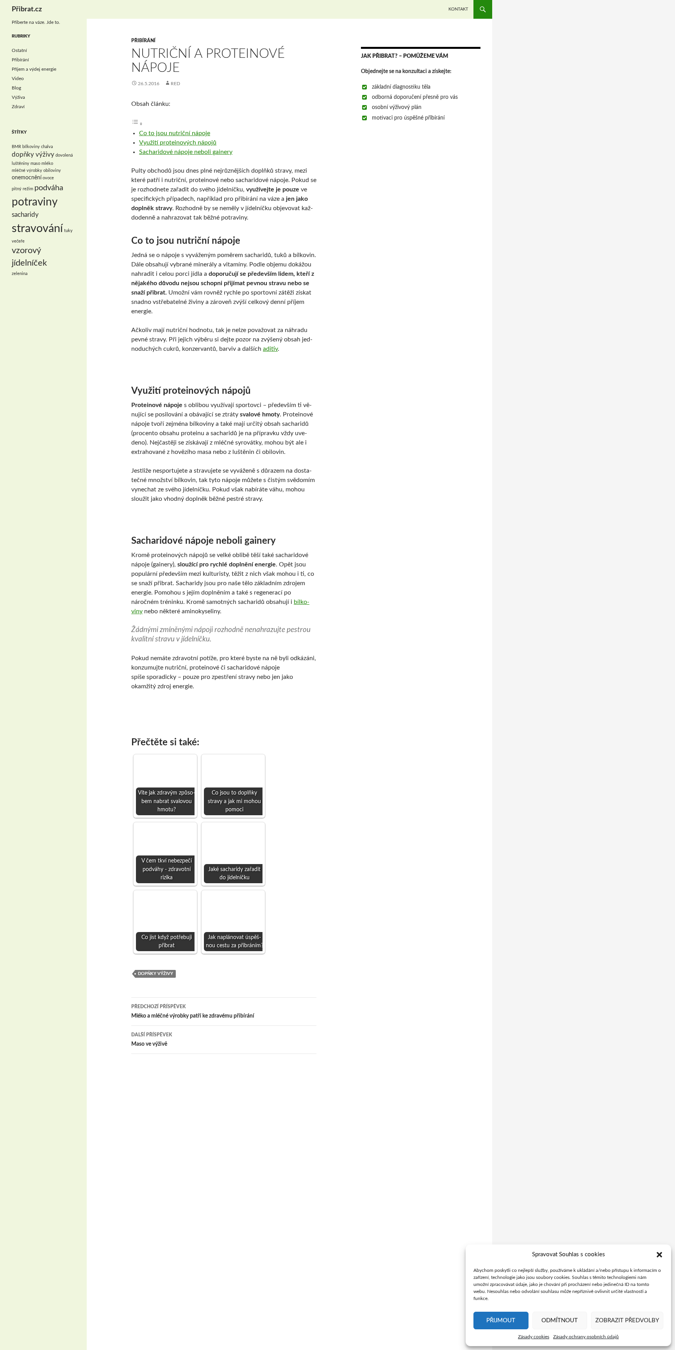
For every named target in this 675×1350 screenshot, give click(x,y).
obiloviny (52, 170)
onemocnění (26, 177)
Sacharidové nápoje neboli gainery (185, 152)
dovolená (64, 155)
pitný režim (22, 189)
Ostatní (19, 50)
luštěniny (20, 163)
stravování (37, 228)
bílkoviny (31, 147)
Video (18, 78)
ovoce (48, 178)
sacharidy (25, 215)
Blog (16, 88)
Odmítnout (559, 1320)
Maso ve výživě (151, 1039)
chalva (47, 147)
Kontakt (458, 9)
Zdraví (18, 106)
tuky (68, 231)
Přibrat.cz (27, 9)
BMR (16, 147)
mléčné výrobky (27, 170)
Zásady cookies (533, 1336)
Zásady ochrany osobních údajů (586, 1336)
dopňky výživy (155, 973)
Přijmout (500, 1320)
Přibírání (143, 40)
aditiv (270, 349)
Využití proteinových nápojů (177, 142)
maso (35, 163)
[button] (659, 1255)
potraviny (34, 202)
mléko (47, 163)
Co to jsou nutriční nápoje (174, 133)
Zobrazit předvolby (627, 1320)
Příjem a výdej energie (34, 69)
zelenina (19, 273)
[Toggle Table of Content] (137, 124)
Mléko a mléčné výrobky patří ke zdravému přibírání (192, 1011)
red (175, 83)
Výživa (18, 97)
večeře (18, 241)
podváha (48, 188)
